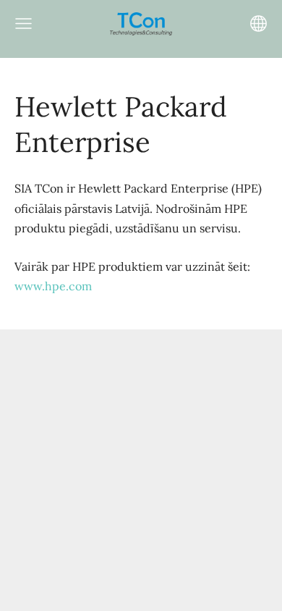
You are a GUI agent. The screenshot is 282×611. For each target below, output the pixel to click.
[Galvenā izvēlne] (23, 23)
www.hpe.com (53, 286)
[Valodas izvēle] (258, 23)
